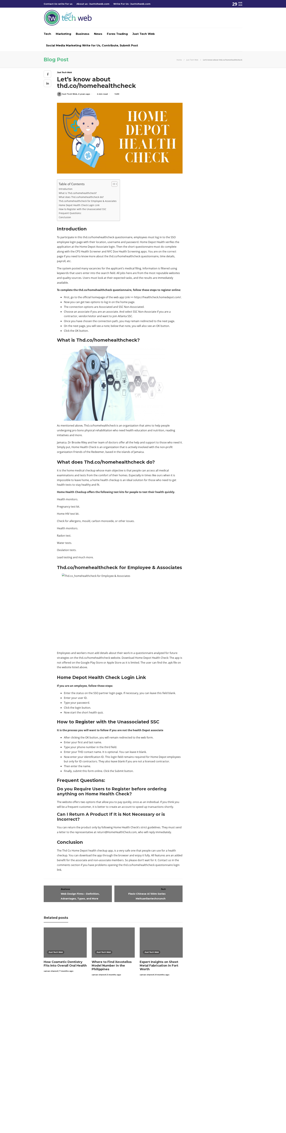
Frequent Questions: (70, 213)
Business (82, 33)
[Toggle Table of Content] (113, 184)
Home (179, 60)
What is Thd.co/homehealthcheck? (78, 193)
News (98, 33)
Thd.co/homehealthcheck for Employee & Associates (88, 201)
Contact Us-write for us (58, 3)
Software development (75, 1039)
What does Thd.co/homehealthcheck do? (81, 197)
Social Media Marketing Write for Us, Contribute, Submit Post (92, 45)
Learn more (191, 1014)
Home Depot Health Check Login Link (79, 205)
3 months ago (136, 1058)
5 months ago (114, 975)
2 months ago (136, 1041)
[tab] (152, 1001)
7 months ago (66, 971)
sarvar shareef (51, 971)
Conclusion (65, 217)
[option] (65, 950)
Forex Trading (117, 33)
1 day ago (134, 1018)
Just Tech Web (143, 33)
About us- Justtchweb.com (92, 3)
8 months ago (162, 975)
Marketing (63, 33)
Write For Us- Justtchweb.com (131, 3)
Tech (47, 33)
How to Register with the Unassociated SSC (82, 209)
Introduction (65, 188)
